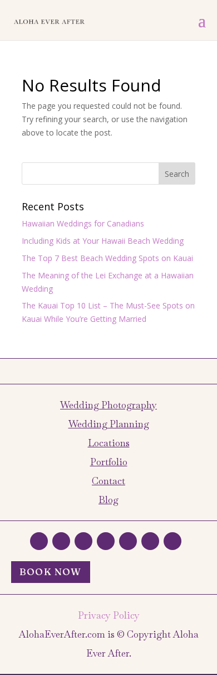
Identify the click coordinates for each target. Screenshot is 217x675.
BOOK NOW (50, 571)
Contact (108, 481)
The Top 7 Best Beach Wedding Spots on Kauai (107, 258)
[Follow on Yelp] (128, 541)
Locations (109, 443)
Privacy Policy (109, 615)
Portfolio (108, 462)
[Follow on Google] (106, 541)
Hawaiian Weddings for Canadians (83, 223)
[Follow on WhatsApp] (39, 541)
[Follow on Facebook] (61, 541)
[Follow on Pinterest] (150, 541)
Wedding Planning (108, 424)
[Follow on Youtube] (172, 541)
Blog (108, 500)
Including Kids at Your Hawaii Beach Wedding (103, 240)
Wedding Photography (108, 405)
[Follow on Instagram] (83, 541)
